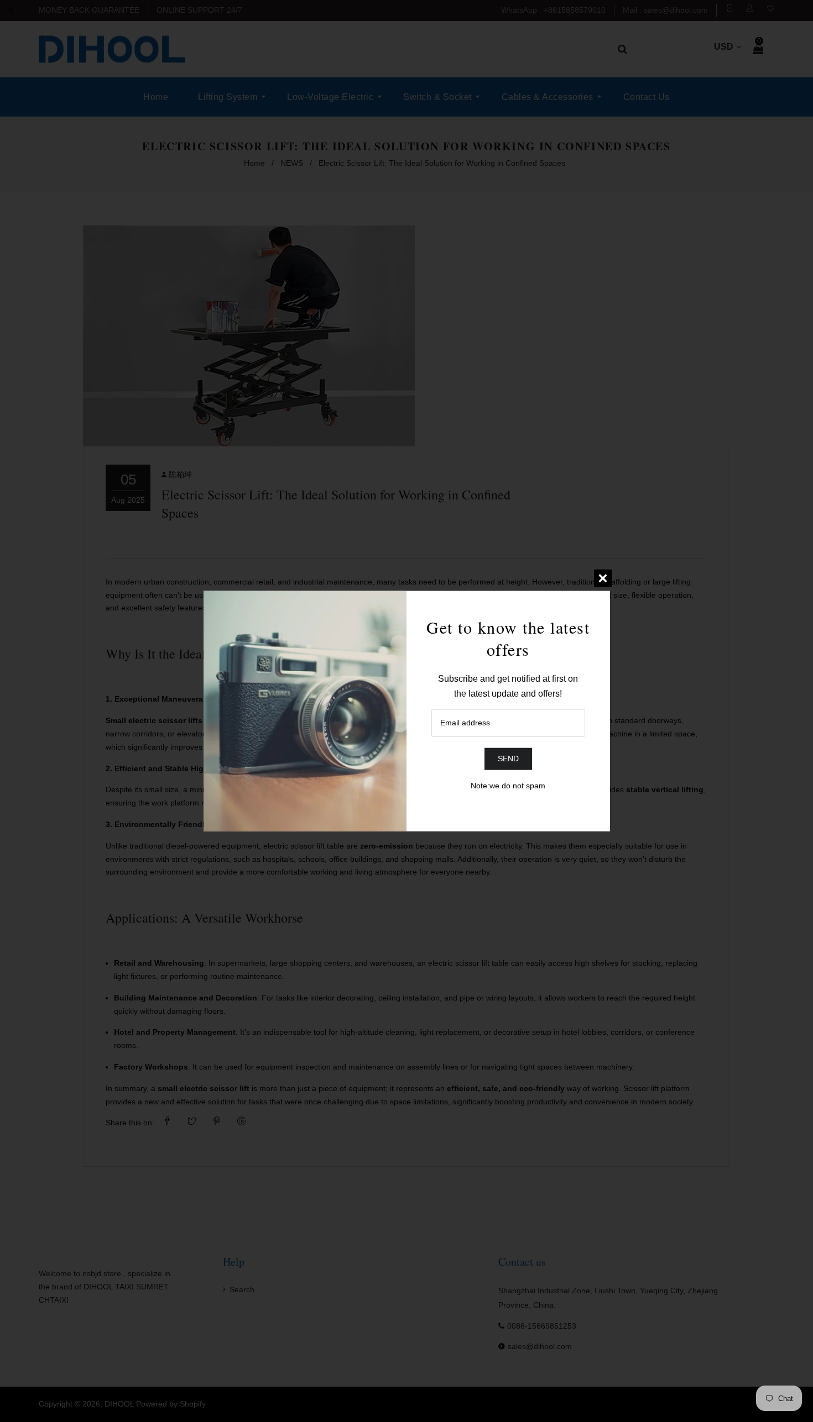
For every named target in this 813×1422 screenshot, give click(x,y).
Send (508, 758)
